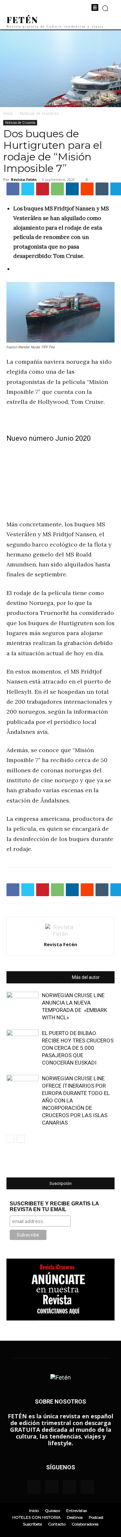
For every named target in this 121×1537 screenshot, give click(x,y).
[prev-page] (10, 1139)
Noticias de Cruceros (39, 113)
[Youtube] (87, 1487)
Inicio (8, 113)
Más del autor (86, 977)
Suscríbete (32, 1524)
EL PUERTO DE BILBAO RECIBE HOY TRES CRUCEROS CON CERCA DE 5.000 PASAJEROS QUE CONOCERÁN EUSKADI (78, 1048)
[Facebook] (12, 189)
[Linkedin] (72, 189)
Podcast (96, 1517)
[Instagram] (51, 1486)
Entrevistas (76, 1510)
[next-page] (21, 1139)
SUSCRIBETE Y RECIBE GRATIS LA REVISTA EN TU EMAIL (54, 1206)
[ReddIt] (87, 189)
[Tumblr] (102, 189)
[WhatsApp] (57, 189)
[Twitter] (27, 189)
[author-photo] (60, 933)
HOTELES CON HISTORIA (36, 1517)
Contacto (57, 1524)
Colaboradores (85, 1524)
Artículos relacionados (44, 977)
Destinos (75, 1517)
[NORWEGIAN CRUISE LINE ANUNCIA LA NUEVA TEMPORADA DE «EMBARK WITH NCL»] (22, 1003)
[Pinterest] (42, 189)
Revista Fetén (24, 179)
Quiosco (52, 1510)
